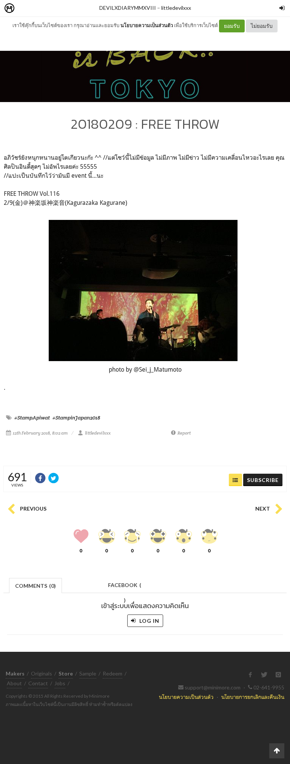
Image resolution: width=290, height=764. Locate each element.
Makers (26, 8)
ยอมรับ (232, 26)
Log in (148, 621)
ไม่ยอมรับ (262, 26)
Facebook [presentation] (124, 587)
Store (52, 8)
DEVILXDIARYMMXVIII (127, 8)
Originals (41, 673)
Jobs (59, 683)
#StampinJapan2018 (76, 417)
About (14, 683)
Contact (38, 683)
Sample (87, 673)
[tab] (35, 585)
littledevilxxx (176, 8)
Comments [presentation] (35, 586)
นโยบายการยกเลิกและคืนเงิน (252, 697)
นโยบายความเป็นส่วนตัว (146, 25)
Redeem (112, 673)
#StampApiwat (32, 417)
